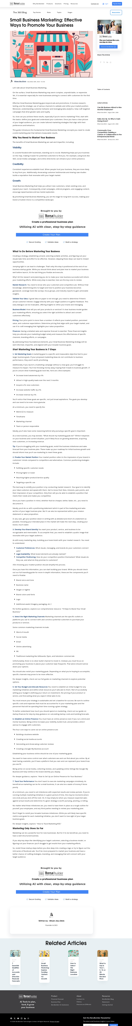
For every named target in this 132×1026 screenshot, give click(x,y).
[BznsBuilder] (17, 3)
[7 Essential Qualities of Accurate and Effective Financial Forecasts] (15, 951)
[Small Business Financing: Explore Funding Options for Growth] (44, 951)
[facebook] (11, 1018)
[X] (104, 62)
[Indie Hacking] (51, 205)
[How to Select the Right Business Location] (73, 951)
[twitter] (14, 1018)
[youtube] (18, 1018)
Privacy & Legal (54, 1021)
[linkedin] (25, 1018)
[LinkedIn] (107, 62)
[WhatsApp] (110, 62)
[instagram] (21, 1018)
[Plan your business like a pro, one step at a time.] (109, 20)
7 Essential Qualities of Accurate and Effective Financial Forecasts (16, 972)
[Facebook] (100, 62)
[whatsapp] (28, 1018)
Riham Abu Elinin (102, 112)
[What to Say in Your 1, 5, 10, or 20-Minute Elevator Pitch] (102, 951)
